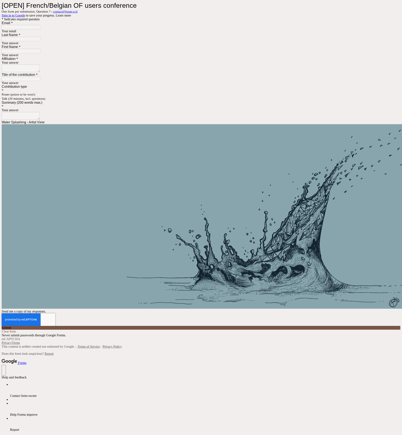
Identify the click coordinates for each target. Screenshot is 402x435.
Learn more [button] (63, 15)
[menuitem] (205, 390)
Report (49, 353)
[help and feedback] (4, 370)
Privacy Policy (112, 346)
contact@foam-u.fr (65, 11)
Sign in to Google (13, 15)
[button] (201, 328)
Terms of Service (88, 346)
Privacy (7, 343)
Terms (16, 343)
